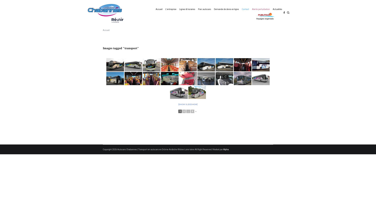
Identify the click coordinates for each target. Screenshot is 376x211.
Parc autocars (204, 9)
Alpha (226, 149)
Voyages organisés (258, 16)
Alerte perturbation (261, 9)
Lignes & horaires (187, 9)
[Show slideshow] (188, 104)
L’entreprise (170, 9)
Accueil (159, 9)
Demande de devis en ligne (226, 9)
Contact (245, 9)
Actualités (277, 9)
